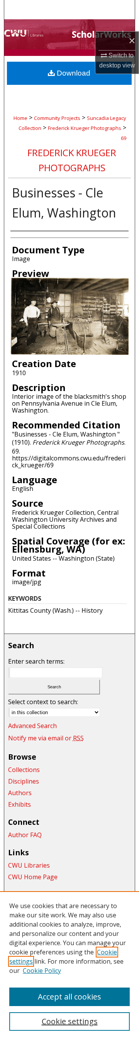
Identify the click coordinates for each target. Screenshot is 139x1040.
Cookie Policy (42, 970)
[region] (69, 965)
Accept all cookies (69, 996)
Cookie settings (70, 1021)
